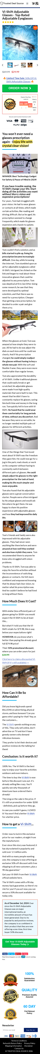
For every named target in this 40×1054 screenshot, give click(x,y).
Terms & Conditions (19, 1041)
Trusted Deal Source (17, 1051)
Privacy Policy (29, 1043)
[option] (10, 65)
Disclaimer (28, 1046)
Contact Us (19, 1048)
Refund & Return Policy (12, 1043)
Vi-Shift (10, 724)
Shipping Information (13, 1046)
